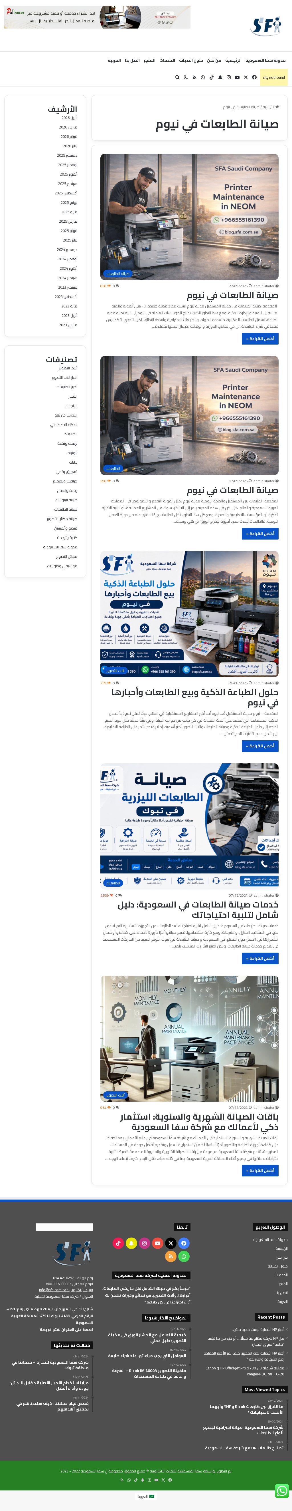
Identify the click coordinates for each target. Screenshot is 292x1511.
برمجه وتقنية (67, 443)
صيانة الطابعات (65, 509)
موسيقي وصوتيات (62, 565)
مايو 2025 (69, 211)
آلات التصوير (68, 368)
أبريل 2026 (69, 117)
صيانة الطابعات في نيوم (233, 295)
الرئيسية (233, 60)
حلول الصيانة (191, 60)
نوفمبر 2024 (67, 258)
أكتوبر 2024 (68, 268)
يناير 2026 (70, 145)
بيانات (73, 462)
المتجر (149, 60)
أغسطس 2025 (66, 193)
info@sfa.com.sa (52, 1289)
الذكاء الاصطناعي (63, 424)
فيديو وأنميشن (65, 528)
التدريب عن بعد (66, 415)
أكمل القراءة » (260, 338)
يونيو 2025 (69, 202)
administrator (264, 286)
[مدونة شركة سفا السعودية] (266, 25)
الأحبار (72, 396)
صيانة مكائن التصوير (62, 518)
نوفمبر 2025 (67, 164)
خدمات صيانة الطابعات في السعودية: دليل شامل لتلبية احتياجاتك (198, 909)
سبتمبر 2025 (67, 183)
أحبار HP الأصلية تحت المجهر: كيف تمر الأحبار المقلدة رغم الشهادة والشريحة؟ (244, 1356)
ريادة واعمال (67, 490)
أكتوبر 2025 (68, 174)
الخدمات (167, 60)
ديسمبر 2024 (67, 249)
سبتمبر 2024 (67, 277)
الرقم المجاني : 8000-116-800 (69, 1283)
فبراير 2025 (69, 230)
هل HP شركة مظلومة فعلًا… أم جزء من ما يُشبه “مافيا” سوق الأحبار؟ (246, 1341)
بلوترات (72, 452)
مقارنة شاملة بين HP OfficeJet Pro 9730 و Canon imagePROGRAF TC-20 (245, 1371)
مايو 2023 (69, 306)
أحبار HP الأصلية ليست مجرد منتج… (257, 1329)
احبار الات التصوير (64, 377)
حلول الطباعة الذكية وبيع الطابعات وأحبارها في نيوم (195, 697)
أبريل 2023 (69, 315)
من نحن (214, 60)
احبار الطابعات (66, 386)
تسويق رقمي (66, 471)
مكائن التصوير (66, 556)
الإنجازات (70, 405)
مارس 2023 (68, 324)
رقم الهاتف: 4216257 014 (73, 1277)
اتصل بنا (132, 60)
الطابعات (70, 433)
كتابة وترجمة (67, 537)
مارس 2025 (68, 221)
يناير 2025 (70, 240)
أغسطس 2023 (66, 296)
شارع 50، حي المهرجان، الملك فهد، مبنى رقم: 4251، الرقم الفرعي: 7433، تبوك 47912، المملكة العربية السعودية (49, 1315)
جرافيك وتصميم (65, 481)
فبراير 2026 (69, 136)
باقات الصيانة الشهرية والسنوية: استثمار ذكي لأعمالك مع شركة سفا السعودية (199, 1121)
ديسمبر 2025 (67, 155)
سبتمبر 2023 (67, 287)
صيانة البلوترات (66, 499)
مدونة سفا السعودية (266, 60)
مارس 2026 (68, 127)
